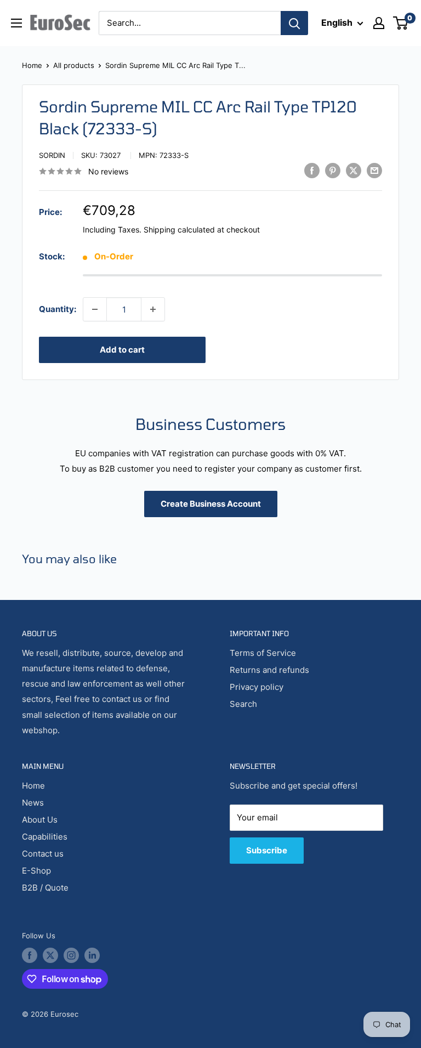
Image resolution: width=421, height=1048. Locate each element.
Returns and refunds (269, 670)
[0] (401, 23)
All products (73, 65)
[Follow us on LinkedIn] (92, 955)
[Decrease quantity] (94, 309)
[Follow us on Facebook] (29, 955)
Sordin (52, 155)
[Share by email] (374, 170)
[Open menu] (16, 23)
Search (243, 704)
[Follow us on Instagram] (71, 955)
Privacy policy (256, 687)
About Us (40, 819)
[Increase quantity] (152, 309)
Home (32, 65)
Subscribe (266, 850)
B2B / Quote (45, 887)
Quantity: (57, 309)
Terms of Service (263, 653)
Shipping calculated (179, 229)
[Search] (294, 23)
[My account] (378, 23)
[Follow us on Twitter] (50, 955)
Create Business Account (211, 503)
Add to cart (122, 349)
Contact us (43, 853)
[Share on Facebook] (312, 170)
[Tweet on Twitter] (353, 170)
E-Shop (36, 870)
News (33, 802)
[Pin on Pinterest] (332, 170)
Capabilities (44, 836)
